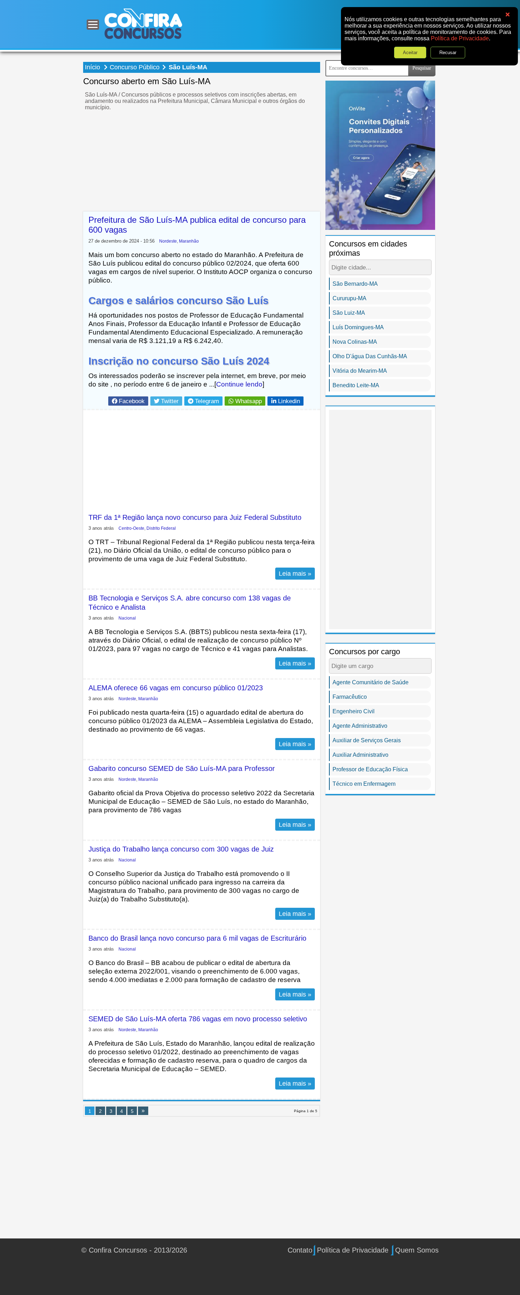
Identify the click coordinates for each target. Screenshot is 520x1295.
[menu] (93, 24)
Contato (300, 1250)
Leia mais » (295, 573)
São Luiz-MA (349, 313)
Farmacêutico (350, 697)
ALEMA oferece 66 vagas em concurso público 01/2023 (175, 688)
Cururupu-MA (349, 298)
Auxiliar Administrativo (360, 755)
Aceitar (410, 52)
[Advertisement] (201, 161)
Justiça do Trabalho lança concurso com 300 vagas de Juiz (181, 849)
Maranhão (189, 241)
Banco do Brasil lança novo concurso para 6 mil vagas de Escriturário (197, 938)
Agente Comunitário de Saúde (371, 682)
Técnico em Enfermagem (364, 784)
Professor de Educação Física (370, 769)
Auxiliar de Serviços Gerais (367, 740)
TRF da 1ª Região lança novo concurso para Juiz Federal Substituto (194, 517)
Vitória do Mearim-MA (360, 371)
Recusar (447, 52)
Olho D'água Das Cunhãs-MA (370, 356)
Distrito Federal (161, 528)
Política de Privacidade (460, 38)
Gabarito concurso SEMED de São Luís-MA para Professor (181, 768)
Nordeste (168, 241)
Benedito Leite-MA (356, 385)
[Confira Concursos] (143, 23)
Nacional (127, 618)
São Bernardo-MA (355, 284)
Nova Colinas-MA (355, 342)
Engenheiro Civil (354, 711)
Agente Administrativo (360, 726)
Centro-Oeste (131, 528)
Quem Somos (417, 1250)
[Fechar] (507, 14)
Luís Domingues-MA (358, 327)
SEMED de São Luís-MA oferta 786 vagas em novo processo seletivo (197, 1019)
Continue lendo (239, 384)
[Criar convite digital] (380, 154)
